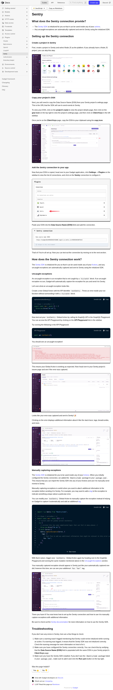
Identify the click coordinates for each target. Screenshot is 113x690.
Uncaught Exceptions (93, 561)
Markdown (56, 684)
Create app (94, 3)
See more (72, 552)
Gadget (75, 688)
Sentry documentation (59, 622)
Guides (44, 3)
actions (97, 27)
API (52, 3)
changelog (48, 681)
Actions (95, 265)
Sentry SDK (42, 27)
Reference (61, 3)
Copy (107, 299)
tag (91, 491)
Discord (105, 3)
